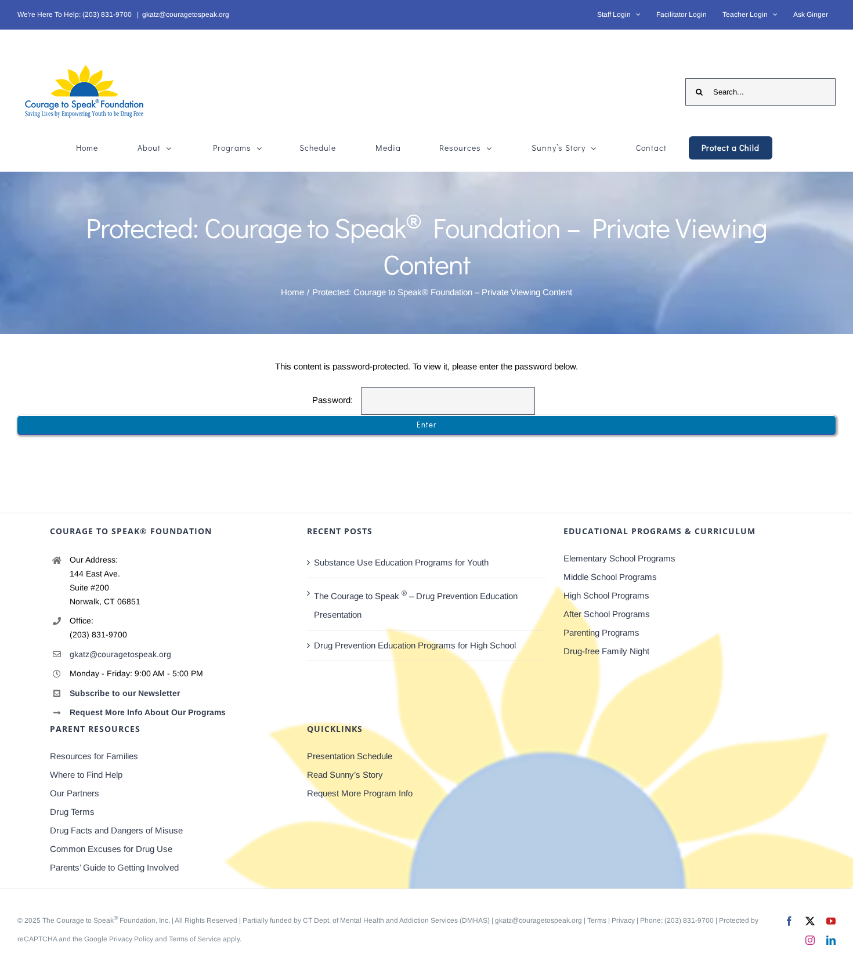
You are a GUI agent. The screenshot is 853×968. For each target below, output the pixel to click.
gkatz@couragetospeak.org (185, 14)
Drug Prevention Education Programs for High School (415, 645)
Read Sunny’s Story (345, 775)
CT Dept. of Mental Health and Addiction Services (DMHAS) (396, 920)
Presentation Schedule (349, 756)
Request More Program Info (360, 793)
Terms (596, 920)
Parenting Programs (601, 632)
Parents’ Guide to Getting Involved (114, 867)
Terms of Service (195, 939)
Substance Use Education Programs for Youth (401, 562)
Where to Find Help (86, 775)
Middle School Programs (610, 577)
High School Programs (606, 595)
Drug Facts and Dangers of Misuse (116, 830)
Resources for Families (94, 756)
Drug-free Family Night (606, 651)
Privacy (623, 920)
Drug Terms (72, 812)
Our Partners (74, 793)
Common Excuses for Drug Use (111, 849)
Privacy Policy (131, 939)
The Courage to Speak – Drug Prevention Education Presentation (416, 604)
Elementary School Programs (619, 558)
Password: (333, 400)
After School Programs (606, 614)
